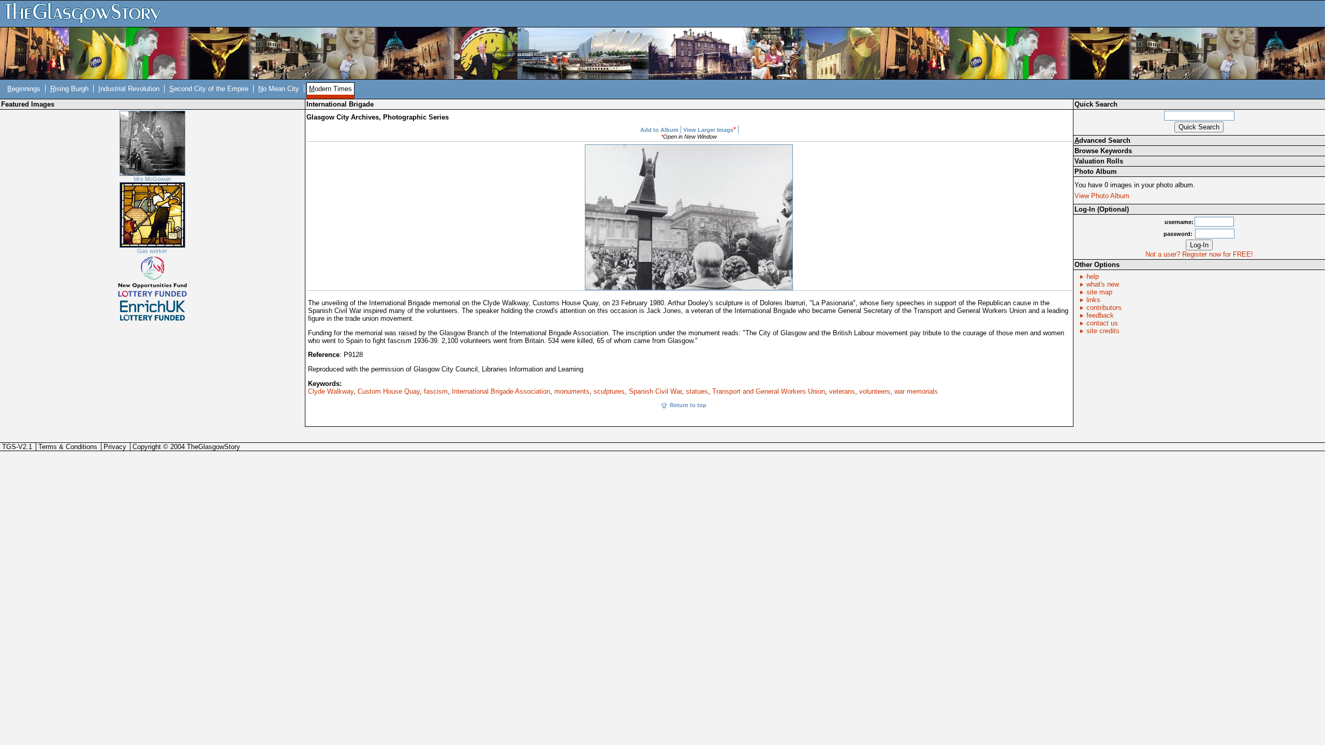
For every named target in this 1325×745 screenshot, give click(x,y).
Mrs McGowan (152, 179)
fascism (436, 391)
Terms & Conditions (67, 447)
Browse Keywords (1103, 151)
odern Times (330, 89)
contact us (1102, 323)
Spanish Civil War (655, 391)
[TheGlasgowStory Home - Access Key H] (86, 13)
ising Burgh (69, 89)
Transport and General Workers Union (768, 391)
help (1092, 276)
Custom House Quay (389, 391)
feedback (1100, 315)
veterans (842, 391)
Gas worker (152, 251)
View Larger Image (708, 130)
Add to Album (659, 130)
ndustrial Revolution (128, 89)
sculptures (609, 391)
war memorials (916, 391)
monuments (572, 391)
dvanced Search (1102, 140)
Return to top (688, 405)
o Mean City (278, 89)
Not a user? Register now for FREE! (1199, 254)
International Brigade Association (501, 391)
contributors (1104, 307)
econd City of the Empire (208, 89)
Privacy (115, 447)
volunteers (874, 391)
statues (697, 391)
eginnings (23, 89)
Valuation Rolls (1098, 161)
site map (1099, 292)
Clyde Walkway (331, 391)
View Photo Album (1101, 196)
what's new (1102, 284)
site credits (1103, 331)
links (1093, 300)
